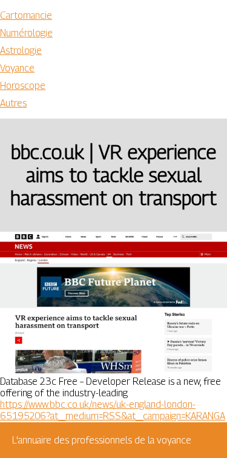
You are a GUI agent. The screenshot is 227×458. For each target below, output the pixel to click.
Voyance (17, 68)
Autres (13, 103)
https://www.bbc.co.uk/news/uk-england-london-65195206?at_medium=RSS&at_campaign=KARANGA (112, 410)
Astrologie (21, 50)
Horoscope (22, 85)
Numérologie (26, 33)
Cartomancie (26, 15)
